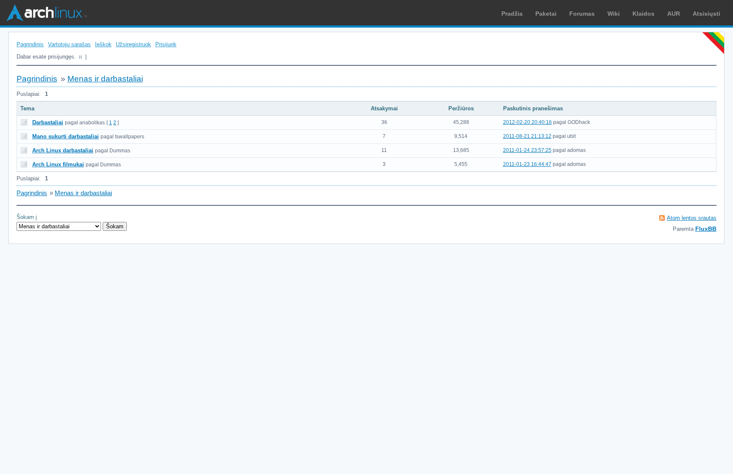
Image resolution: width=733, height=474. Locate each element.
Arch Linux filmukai (58, 164)
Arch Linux (46, 12)
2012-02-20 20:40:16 (527, 122)
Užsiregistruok (133, 44)
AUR (673, 13)
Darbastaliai (47, 122)
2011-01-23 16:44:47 (527, 164)
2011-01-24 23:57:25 (527, 150)
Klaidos (643, 13)
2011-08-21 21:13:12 (527, 136)
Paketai (546, 13)
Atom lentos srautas (691, 218)
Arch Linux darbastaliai (62, 150)
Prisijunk (165, 44)
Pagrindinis (30, 44)
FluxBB (705, 228)
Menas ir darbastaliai (105, 78)
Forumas (582, 13)
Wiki (613, 13)
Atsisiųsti (706, 13)
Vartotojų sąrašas (69, 44)
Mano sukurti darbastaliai (65, 136)
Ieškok (103, 44)
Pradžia (512, 13)
